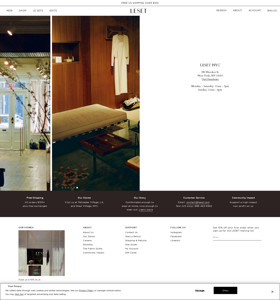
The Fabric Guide (92, 248)
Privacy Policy (86, 290)
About (237, 10)
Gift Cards (131, 252)
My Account (131, 248)
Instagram (176, 232)
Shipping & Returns (136, 240)
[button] (221, 10)
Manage (199, 290)
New (9, 10)
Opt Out (19, 294)
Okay (225, 290)
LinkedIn (175, 240)
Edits (53, 10)
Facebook (175, 236)
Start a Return (133, 236)
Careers (87, 240)
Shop (22, 10)
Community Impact (93, 252)
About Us (88, 232)
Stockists (88, 244)
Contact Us (131, 232)
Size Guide (131, 244)
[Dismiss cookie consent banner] (272, 291)
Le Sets (38, 10)
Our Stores (89, 236)
